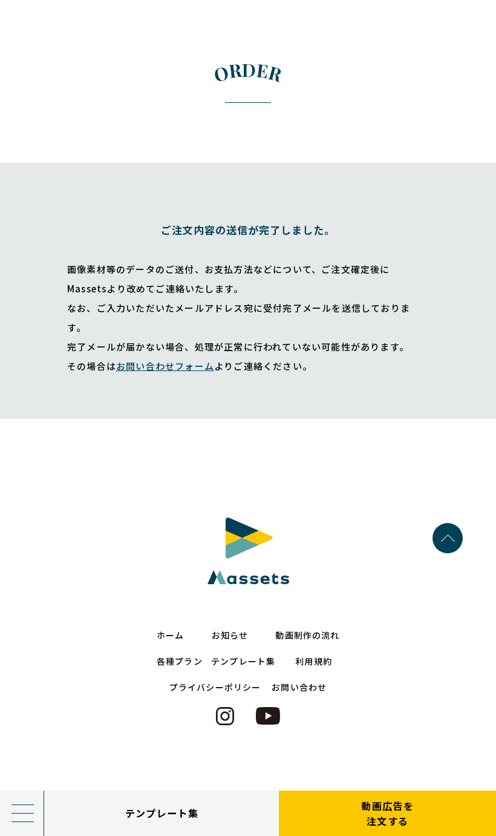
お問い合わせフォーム (165, 366)
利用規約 (313, 661)
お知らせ (230, 635)
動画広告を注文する (387, 813)
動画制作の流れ (307, 635)
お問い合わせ (299, 687)
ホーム (170, 635)
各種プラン (180, 661)
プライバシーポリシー (215, 687)
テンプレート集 (161, 813)
